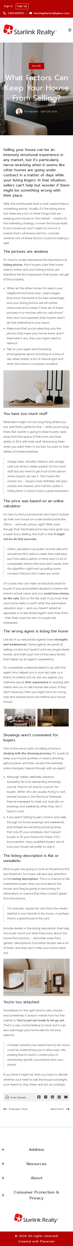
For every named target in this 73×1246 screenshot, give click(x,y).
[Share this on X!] (45, 1097)
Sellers (36, 66)
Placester (47, 1241)
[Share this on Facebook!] (39, 1097)
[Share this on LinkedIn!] (52, 1097)
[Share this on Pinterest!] (59, 1097)
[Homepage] (30, 30)
